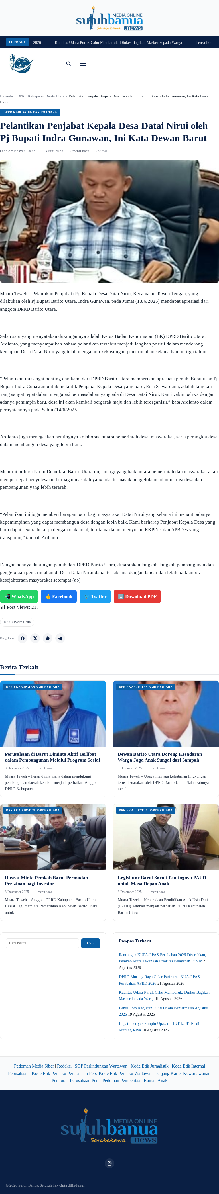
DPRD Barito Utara (17, 622)
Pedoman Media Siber (34, 1066)
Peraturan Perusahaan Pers (75, 1080)
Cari (90, 943)
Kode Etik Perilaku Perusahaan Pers (64, 1073)
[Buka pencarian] (68, 63)
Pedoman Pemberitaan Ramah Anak (134, 1080)
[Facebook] (22, 638)
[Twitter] (35, 638)
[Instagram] (109, 1163)
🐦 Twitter (95, 596)
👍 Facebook (58, 596)
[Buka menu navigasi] (82, 63)
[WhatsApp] (47, 638)
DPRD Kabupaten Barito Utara (40, 96)
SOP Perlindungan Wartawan (101, 1066)
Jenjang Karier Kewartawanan (183, 1073)
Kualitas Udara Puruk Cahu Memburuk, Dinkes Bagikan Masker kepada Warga (103, 42)
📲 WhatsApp (19, 596)
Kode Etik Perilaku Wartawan (126, 1073)
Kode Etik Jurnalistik (150, 1066)
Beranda (6, 96)
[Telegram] (60, 638)
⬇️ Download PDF (137, 596)
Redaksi (64, 1066)
